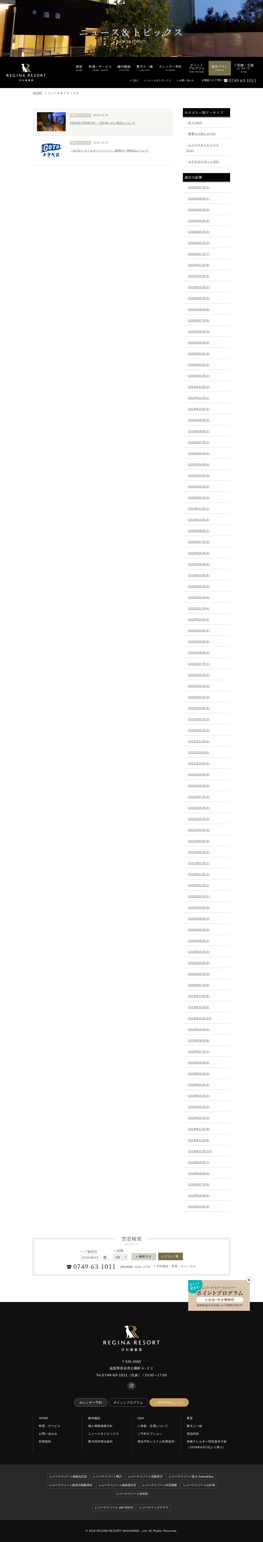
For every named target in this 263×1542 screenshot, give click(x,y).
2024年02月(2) (199, 486)
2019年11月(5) (198, 1007)
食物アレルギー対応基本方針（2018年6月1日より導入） (207, 1444)
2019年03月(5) (199, 1095)
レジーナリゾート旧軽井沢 (145, 1476)
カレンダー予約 (90, 1402)
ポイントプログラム (128, 1402)
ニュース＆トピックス (158, 80)
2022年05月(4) (199, 686)
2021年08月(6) (199, 785)
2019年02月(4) (199, 1106)
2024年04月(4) (199, 464)
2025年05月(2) (199, 342)
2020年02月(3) (199, 974)
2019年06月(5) (199, 1062)
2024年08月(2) (199, 431)
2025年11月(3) (198, 276)
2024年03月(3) (199, 475)
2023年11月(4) (198, 519)
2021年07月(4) (199, 796)
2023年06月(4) (199, 553)
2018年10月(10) (200, 1151)
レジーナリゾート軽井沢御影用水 (70, 1485)
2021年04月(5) (199, 830)
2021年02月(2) (199, 852)
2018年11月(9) (198, 1140)
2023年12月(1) (199, 508)
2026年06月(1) (199, 198)
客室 (190, 1418)
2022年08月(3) (199, 652)
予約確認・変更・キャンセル (176, 1266)
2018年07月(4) (199, 1184)
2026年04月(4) (199, 220)
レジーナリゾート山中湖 (199, 1485)
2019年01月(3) (199, 1118)
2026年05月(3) (199, 209)
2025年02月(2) (199, 375)
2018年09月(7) (199, 1162)
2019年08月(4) (199, 1040)
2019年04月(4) (199, 1084)
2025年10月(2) (199, 287)
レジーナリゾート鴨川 (107, 1476)
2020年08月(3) (199, 918)
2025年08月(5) (199, 309)
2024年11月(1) (198, 398)
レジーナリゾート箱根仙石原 (68, 1476)
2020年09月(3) (199, 907)
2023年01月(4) (199, 597)
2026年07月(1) (199, 187)
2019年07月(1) (199, 1051)
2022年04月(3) (199, 697)
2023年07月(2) (199, 541)
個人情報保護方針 (100, 1426)
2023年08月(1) (199, 530)
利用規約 (45, 1441)
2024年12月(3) (199, 386)
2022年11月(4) (198, 619)
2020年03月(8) (199, 963)
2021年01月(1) (199, 863)
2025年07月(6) (199, 320)
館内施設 (94, 1418)
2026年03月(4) (199, 231)
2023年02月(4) (199, 586)
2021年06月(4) (199, 807)
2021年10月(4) (199, 763)
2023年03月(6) (199, 575)
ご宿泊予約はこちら (169, 1402)
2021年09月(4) (199, 774)
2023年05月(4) (199, 564)
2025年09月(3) (199, 298)
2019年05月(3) (199, 1073)
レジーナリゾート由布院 (132, 1493)
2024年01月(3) (199, 497)
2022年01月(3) (199, 730)
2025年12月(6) (199, 265)
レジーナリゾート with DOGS (114, 1507)
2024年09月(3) (199, 420)
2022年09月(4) (199, 641)
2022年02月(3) (199, 719)
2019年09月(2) (199, 1029)
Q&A (135, 80)
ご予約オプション (149, 1433)
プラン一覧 (171, 1256)
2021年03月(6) (199, 841)
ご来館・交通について (152, 1426)
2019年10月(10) (200, 1018)
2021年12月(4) (199, 741)
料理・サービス (49, 1426)
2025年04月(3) (199, 353)
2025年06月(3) (199, 331)
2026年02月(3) (199, 243)
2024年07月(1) (199, 442)
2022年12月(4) (199, 608)
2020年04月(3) (199, 951)
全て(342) (195, 122)
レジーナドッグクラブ (153, 1507)
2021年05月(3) (199, 819)
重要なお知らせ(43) (202, 133)
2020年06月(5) (199, 929)
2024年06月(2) (199, 453)
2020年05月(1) (199, 940)
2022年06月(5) (199, 675)
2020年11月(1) (198, 885)
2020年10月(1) (199, 896)
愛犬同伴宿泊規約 (100, 1441)
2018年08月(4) (199, 1173)
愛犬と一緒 (194, 1426)
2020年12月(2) (199, 874)
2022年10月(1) (199, 630)
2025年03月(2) (199, 364)
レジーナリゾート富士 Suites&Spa (191, 1476)
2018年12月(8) (199, 1129)
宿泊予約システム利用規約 (155, 1441)
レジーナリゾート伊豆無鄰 (159, 1485)
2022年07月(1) (199, 664)
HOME (37, 93)
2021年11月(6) (198, 752)
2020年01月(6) (199, 985)
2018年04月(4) (199, 1206)
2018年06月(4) (199, 1195)
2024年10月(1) (199, 409)
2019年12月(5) (199, 996)
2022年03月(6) (199, 708)
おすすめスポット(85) (203, 161)
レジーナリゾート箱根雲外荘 (117, 1485)
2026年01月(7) (199, 254)
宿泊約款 (193, 1433)
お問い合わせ (186, 80)
